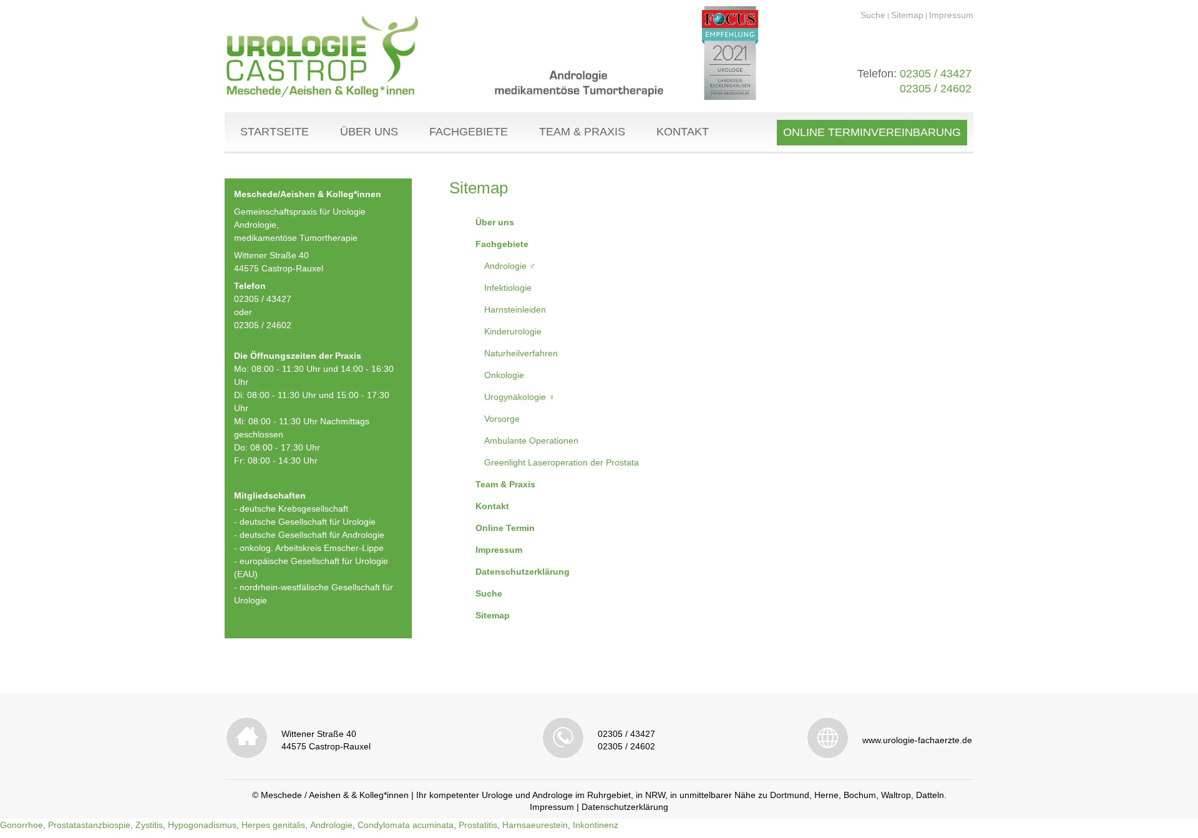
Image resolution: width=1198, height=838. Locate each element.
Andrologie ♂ (510, 266)
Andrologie (331, 825)
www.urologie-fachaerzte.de (917, 740)
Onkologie (504, 375)
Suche (872, 15)
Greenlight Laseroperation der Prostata (561, 462)
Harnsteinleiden (515, 309)
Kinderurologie (513, 331)
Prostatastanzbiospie (89, 825)
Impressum (951, 15)
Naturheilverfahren (521, 353)
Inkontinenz (595, 825)
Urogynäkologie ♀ (519, 397)
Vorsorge (502, 419)
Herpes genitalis (273, 825)
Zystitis (149, 825)
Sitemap (907, 15)
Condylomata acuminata (406, 825)
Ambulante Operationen (531, 441)
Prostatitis (478, 825)
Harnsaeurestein (535, 825)
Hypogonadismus (202, 825)
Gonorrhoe (21, 825)
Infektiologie (508, 288)
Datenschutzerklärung (625, 807)
